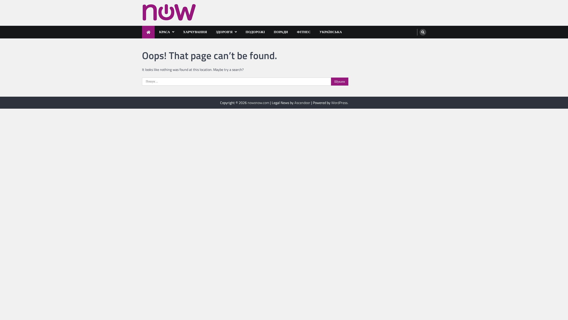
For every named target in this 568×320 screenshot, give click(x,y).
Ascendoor (302, 102)
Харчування (195, 31)
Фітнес (304, 31)
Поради (281, 31)
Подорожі (255, 31)
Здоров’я (224, 31)
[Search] (423, 32)
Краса (164, 31)
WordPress (339, 102)
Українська (331, 31)
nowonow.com (258, 102)
